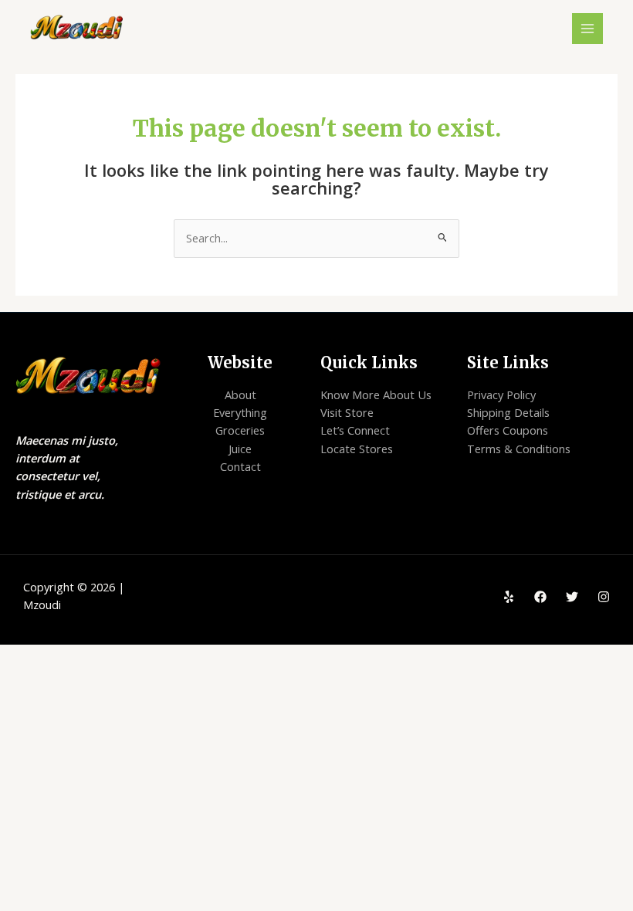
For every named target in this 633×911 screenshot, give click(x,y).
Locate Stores (356, 448)
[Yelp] (509, 597)
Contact (240, 466)
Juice (240, 448)
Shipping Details (508, 412)
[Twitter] (572, 597)
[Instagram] (603, 597)
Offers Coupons (507, 430)
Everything (240, 412)
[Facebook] (540, 597)
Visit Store (347, 412)
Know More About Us (376, 394)
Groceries (240, 430)
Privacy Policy (501, 394)
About (240, 394)
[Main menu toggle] (587, 28)
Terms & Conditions (518, 448)
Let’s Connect (355, 430)
